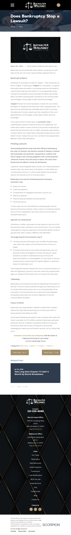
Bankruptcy (24, 346)
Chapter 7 (41, 346)
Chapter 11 (50, 346)
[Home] (35, 5)
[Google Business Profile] (40, 509)
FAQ (35, 487)
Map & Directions (35, 429)
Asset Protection (35, 467)
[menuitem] (13, 531)
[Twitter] (35, 509)
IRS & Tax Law (35, 479)
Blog (35, 495)
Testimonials (35, 491)
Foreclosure (35, 471)
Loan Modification (35, 475)
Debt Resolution (35, 463)
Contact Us (35, 499)
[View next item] (24, 386)
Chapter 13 (33, 346)
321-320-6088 (35, 411)
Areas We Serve (35, 483)
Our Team (35, 455)
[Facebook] (31, 509)
